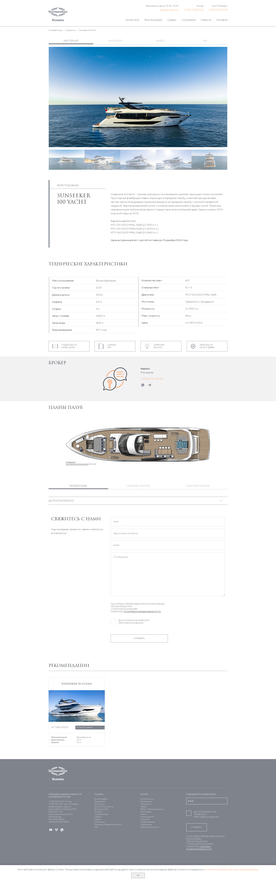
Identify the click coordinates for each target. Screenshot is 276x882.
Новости (206, 19)
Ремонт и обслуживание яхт (152, 809)
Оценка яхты (146, 804)
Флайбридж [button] (78, 485)
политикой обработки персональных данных (232, 869)
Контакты (221, 19)
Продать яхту (146, 801)
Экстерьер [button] (71, 40)
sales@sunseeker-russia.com (60, 806)
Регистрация (145, 811)
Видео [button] (160, 40)
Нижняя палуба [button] (197, 485)
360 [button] (205, 40)
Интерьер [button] (116, 40)
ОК (138, 875)
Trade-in (143, 814)
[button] (219, 99)
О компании (189, 19)
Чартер (143, 806)
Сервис (171, 19)
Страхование (146, 824)
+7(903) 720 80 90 (152, 378)
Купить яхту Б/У (101, 809)
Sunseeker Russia (101, 814)
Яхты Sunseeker (153, 19)
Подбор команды (147, 822)
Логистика (145, 819)
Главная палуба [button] (138, 485)
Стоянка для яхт (147, 817)
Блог (96, 827)
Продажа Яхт (100, 801)
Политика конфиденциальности (142, 611)
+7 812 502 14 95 (218, 9)
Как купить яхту (147, 799)
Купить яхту (132, 19)
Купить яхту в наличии (104, 806)
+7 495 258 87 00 (193, 9)
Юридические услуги (149, 827)
